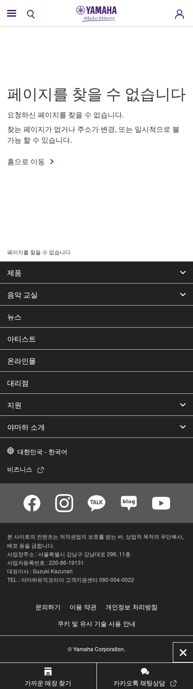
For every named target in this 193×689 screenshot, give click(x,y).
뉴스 (14, 316)
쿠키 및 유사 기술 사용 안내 (96, 623)
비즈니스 (19, 468)
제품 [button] (14, 272)
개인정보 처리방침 (131, 606)
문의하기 (48, 606)
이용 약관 (83, 606)
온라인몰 (21, 360)
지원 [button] (14, 404)
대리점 (18, 382)
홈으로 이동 (26, 161)
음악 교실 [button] (22, 294)
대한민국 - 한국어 (42, 451)
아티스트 (21, 338)
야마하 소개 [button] (26, 426)
